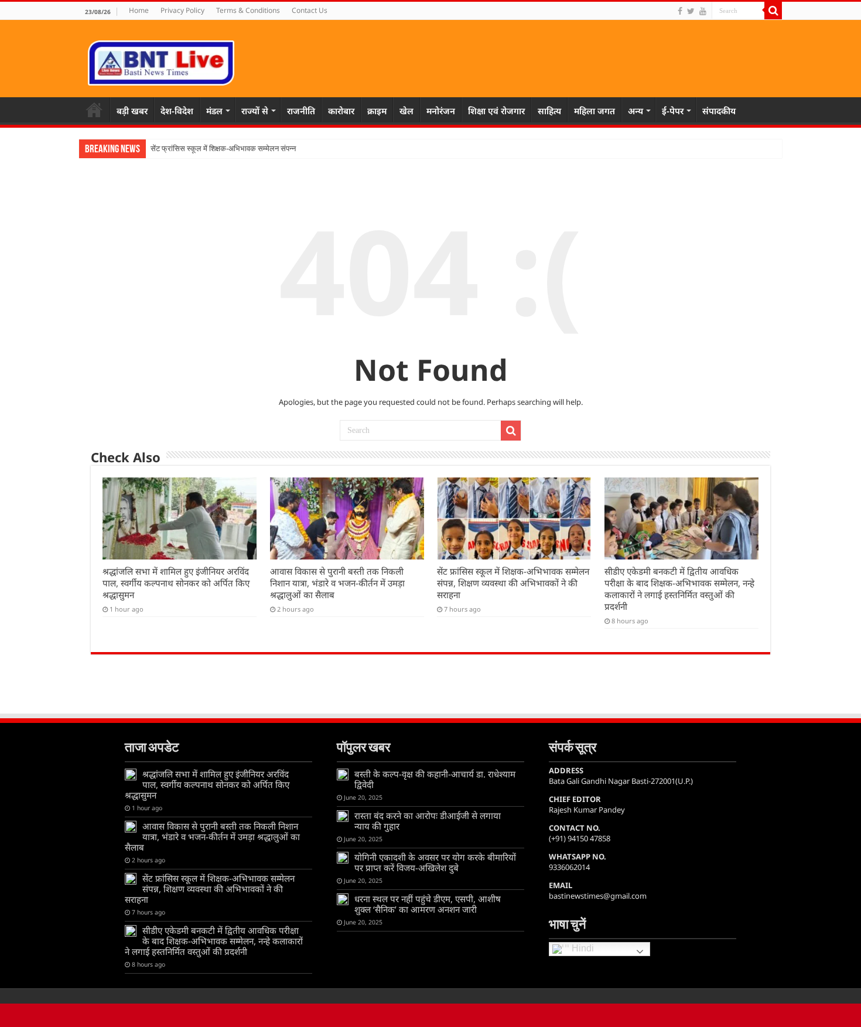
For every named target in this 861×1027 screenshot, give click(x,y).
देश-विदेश (176, 111)
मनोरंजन (440, 111)
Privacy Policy (182, 10)
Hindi (581, 949)
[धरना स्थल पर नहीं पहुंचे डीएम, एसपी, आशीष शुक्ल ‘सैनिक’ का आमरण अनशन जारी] (342, 899)
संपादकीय (719, 111)
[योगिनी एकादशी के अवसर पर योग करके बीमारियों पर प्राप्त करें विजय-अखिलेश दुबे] (342, 858)
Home (139, 10)
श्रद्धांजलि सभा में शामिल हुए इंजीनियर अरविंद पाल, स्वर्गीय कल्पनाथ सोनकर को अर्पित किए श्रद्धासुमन (176, 582)
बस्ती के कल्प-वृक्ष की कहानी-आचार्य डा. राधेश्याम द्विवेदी (434, 779)
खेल (406, 111)
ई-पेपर (673, 111)
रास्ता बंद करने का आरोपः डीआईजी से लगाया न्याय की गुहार (427, 821)
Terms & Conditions (248, 10)
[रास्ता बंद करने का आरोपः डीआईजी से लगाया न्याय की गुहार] (342, 816)
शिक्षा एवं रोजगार (496, 111)
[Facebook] (680, 11)
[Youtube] (703, 11)
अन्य (635, 111)
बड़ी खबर (132, 111)
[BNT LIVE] (161, 61)
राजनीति (301, 111)
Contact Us (309, 10)
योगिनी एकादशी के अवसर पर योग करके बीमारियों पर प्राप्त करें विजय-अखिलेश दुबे (435, 862)
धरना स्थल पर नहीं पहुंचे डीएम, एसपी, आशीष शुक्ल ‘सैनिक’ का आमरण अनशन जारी (427, 904)
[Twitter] (691, 11)
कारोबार (341, 111)
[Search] (773, 10)
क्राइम (377, 111)
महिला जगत (594, 111)
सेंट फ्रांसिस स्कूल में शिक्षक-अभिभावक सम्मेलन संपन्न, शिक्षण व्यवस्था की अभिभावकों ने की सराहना (513, 582)
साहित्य (549, 111)
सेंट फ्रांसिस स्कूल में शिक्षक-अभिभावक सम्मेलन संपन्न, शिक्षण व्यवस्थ (243, 148)
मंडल (214, 111)
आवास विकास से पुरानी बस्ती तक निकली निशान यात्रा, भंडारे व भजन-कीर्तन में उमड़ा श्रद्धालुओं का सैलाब (337, 582)
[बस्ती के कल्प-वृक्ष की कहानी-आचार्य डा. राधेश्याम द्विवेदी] (342, 774)
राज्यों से (254, 111)
